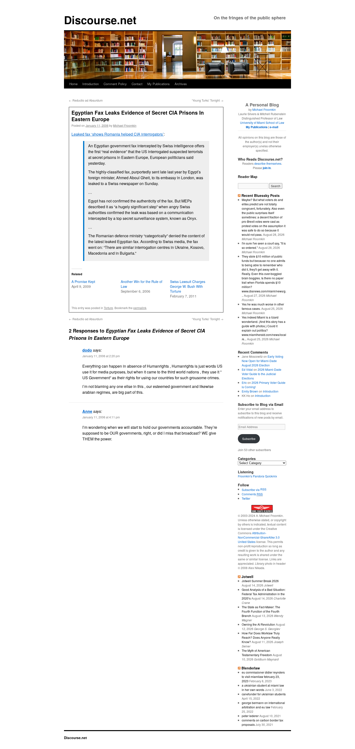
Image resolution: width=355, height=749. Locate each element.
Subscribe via (251, 490)
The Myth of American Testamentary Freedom (257, 652)
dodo (87, 350)
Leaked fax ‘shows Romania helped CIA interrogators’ (117, 134)
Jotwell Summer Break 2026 (260, 581)
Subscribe (249, 439)
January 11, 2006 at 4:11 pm (101, 417)
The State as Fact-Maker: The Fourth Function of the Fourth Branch (261, 611)
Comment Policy (115, 84)
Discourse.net (100, 20)
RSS (263, 489)
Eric (244, 382)
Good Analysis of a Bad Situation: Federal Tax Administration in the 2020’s (263, 593)
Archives (181, 84)
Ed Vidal (247, 369)
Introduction (90, 84)
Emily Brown (250, 391)
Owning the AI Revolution (258, 624)
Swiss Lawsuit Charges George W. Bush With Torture (187, 286)
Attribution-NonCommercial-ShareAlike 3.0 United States (259, 537)
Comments (252, 494)
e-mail (274, 127)
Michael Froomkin (124, 125)
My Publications (158, 84)
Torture (108, 308)
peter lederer (250, 716)
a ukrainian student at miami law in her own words (263, 687)
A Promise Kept (83, 281)
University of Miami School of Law (262, 122)
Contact (137, 84)
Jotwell (247, 576)
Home (73, 84)
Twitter (246, 498)
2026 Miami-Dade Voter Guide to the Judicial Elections (261, 373)
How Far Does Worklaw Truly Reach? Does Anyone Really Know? (261, 637)
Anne (87, 411)
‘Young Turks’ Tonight (207, 100)
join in (267, 168)
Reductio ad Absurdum (86, 100)
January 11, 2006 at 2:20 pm (101, 356)
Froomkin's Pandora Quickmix (257, 476)
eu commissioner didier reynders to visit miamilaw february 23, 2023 (263, 676)
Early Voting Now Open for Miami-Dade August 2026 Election (262, 360)
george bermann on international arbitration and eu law (263, 705)
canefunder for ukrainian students (264, 694)
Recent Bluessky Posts (260, 195)
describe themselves (267, 163)
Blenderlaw (250, 668)
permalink (139, 308)
